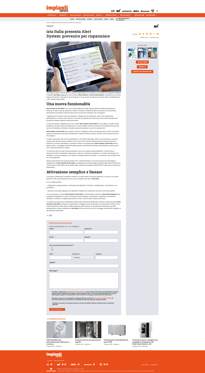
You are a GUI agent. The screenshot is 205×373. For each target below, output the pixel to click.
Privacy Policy (145, 364)
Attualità (52, 15)
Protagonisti (125, 15)
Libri (112, 19)
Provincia (76, 254)
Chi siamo (49, 360)
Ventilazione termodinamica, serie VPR (116, 341)
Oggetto (52, 262)
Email (51, 237)
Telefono (98, 254)
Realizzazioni (75, 15)
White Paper (80, 19)
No (52, 249)
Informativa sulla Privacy (102, 298)
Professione (150, 15)
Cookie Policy (154, 364)
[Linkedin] (65, 364)
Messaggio (53, 270)
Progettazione (88, 15)
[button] (157, 11)
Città (51, 254)
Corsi (106, 19)
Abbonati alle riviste (59, 360)
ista (51, 215)
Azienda (87, 237)
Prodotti (62, 15)
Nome (52, 228)
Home (48, 22)
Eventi (89, 19)
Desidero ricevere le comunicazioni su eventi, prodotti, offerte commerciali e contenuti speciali (83, 303)
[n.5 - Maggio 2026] (152, 54)
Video (72, 19)
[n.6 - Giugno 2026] (142, 54)
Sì (52, 248)
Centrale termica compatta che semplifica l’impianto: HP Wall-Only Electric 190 (145, 342)
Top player (98, 19)
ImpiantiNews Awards (123, 19)
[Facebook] (51, 364)
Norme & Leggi (111, 15)
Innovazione (139, 15)
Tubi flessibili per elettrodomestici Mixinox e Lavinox (58, 342)
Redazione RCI (155, 37)
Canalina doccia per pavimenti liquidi (88, 341)
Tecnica (99, 15)
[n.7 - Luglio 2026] (132, 54)
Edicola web (142, 62)
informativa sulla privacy (76, 292)
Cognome (88, 228)
